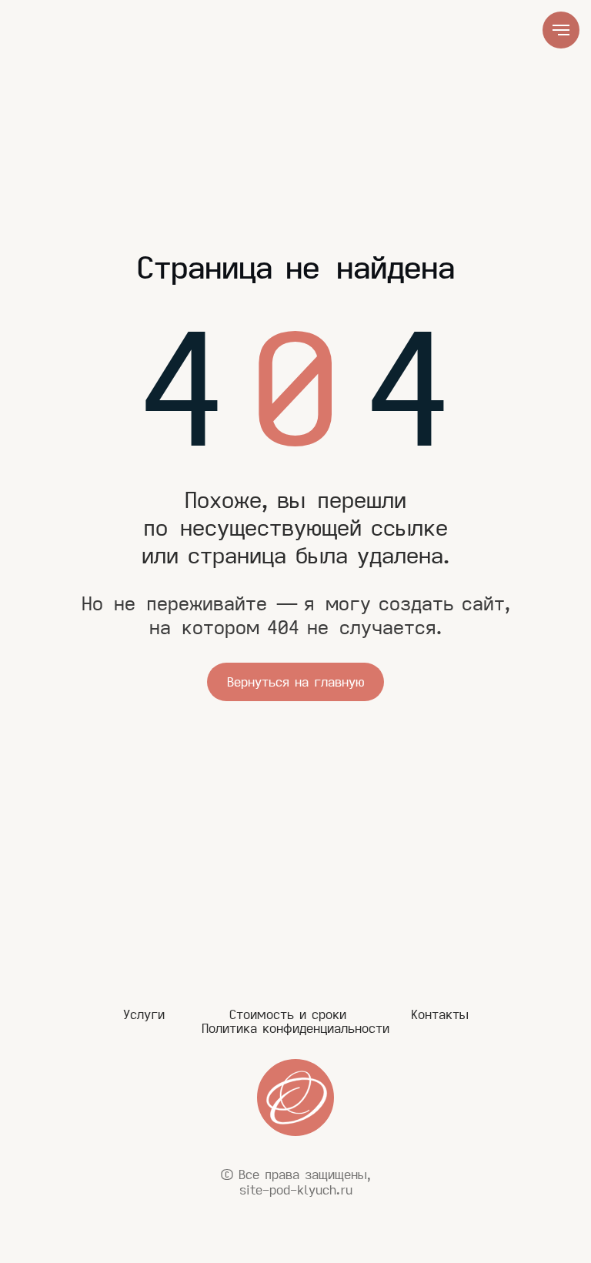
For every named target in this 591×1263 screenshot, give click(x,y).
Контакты (440, 1014)
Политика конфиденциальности (295, 1028)
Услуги (144, 1014)
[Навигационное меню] (561, 30)
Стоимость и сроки (287, 1014)
